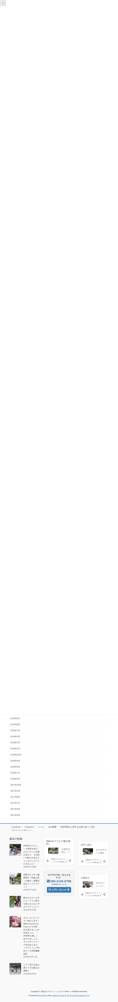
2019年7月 (15, 730)
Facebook (16, 827)
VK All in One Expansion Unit (78, 996)
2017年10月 (15, 785)
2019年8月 (15, 724)
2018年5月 (15, 779)
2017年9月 (15, 791)
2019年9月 (15, 718)
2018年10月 (15, 755)
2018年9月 (15, 761)
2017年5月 (15, 815)
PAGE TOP (112, 969)
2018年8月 (15, 767)
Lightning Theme (58, 996)
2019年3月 (15, 742)
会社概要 (52, 827)
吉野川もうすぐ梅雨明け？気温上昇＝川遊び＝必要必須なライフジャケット (31, 881)
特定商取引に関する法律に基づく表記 (78, 827)
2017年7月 (15, 803)
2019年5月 (15, 736)
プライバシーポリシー (22, 830)
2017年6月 (15, 809)
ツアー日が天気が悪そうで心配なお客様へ (31, 968)
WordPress (43, 996)
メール (41, 827)
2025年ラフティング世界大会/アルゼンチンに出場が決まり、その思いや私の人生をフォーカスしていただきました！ (31, 855)
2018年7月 (15, 773)
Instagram (29, 827)
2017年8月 (15, 797)
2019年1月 (15, 748)
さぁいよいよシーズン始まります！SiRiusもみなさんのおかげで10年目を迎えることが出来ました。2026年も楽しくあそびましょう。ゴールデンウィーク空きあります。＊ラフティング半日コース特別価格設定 (31, 935)
